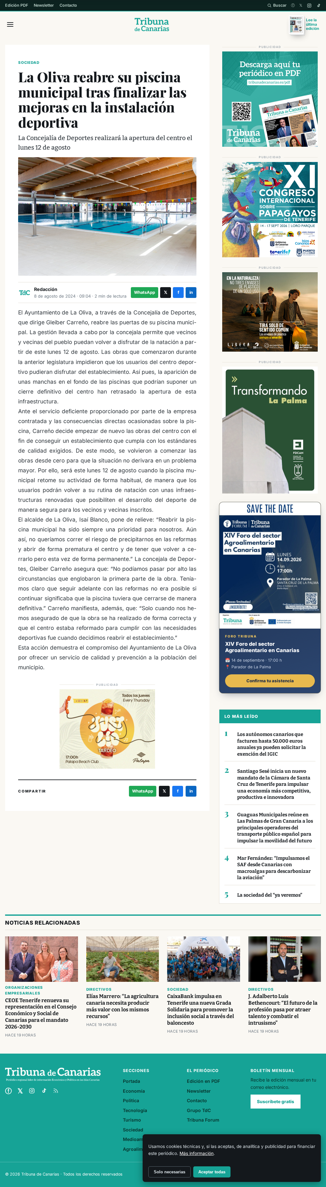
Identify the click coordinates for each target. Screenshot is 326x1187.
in (191, 292)
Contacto (68, 5)
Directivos (99, 989)
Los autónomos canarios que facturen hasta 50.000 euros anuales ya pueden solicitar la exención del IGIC (271, 744)
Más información (197, 1153)
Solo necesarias (169, 1172)
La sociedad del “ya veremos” (269, 895)
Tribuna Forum (203, 1120)
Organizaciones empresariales (24, 990)
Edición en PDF (203, 1081)
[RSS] (56, 1091)
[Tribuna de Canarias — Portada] (152, 24)
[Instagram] (309, 5)
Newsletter (44, 5)
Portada (131, 1081)
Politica (131, 1100)
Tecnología (135, 1110)
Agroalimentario (141, 1149)
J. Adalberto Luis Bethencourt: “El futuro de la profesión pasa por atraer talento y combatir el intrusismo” (282, 1009)
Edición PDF (16, 5)
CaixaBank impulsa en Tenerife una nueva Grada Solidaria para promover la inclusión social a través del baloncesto (200, 1009)
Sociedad (28, 62)
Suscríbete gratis (275, 1101)
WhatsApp (144, 292)
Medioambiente (140, 1139)
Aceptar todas (211, 1172)
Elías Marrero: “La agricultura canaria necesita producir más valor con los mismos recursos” (122, 1006)
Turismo (132, 1120)
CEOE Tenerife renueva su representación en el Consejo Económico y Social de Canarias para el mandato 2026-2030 (40, 1013)
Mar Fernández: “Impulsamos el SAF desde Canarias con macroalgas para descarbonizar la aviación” (274, 868)
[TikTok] (318, 5)
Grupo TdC (199, 1110)
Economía (134, 1091)
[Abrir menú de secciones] (10, 24)
